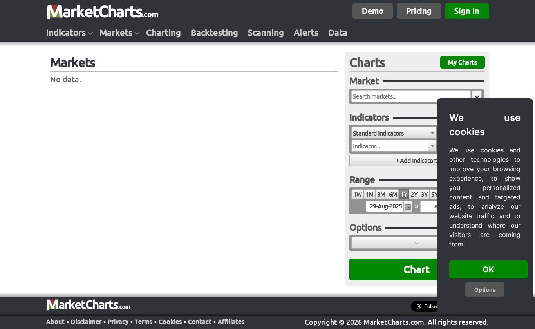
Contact (199, 321)
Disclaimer (86, 321)
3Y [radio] (424, 194)
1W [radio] (357, 194)
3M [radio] (381, 194)
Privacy (118, 321)
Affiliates (231, 321)
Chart (416, 269)
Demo (372, 10)
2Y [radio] (414, 194)
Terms (143, 321)
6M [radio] (393, 194)
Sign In (466, 10)
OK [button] (488, 269)
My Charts (462, 62)
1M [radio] (369, 194)
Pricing (419, 10)
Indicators (66, 32)
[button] (477, 96)
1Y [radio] (404, 194)
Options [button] (485, 289)
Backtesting (214, 32)
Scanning (266, 32)
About (55, 321)
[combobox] (393, 133)
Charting (163, 32)
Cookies (170, 321)
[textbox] (411, 96)
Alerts (306, 32)
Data (337, 32)
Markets (115, 32)
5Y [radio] (434, 194)
